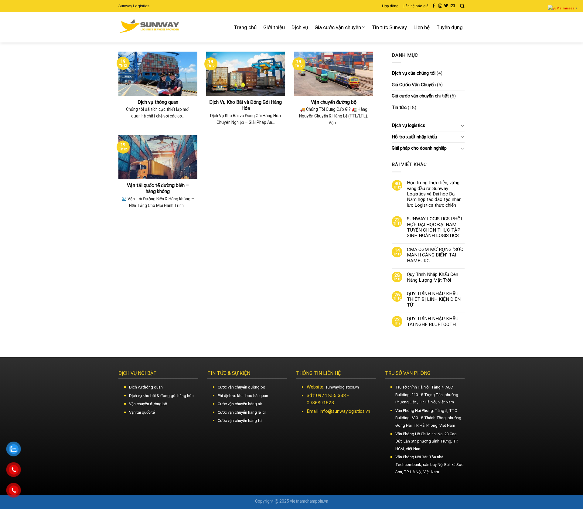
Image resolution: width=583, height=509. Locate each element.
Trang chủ (245, 27)
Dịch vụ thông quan (146, 387)
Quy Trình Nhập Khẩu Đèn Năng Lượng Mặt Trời (432, 277)
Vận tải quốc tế (142, 412)
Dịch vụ (300, 27)
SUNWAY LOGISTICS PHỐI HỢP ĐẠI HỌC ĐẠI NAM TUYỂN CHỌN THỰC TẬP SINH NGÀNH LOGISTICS (434, 227)
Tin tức (399, 107)
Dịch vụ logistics (408, 125)
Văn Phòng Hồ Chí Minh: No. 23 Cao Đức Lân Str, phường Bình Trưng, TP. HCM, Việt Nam (426, 441)
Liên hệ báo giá (415, 6)
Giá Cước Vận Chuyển (414, 84)
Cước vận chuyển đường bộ (241, 387)
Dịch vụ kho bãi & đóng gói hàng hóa (161, 395)
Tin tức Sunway (389, 27)
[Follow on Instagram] (440, 6)
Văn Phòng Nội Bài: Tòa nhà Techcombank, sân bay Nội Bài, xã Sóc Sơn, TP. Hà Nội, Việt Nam (429, 464)
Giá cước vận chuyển (338, 27)
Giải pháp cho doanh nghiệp (419, 148)
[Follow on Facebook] (434, 6)
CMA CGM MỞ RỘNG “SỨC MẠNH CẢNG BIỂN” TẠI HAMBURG (435, 255)
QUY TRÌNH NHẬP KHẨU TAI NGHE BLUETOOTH (433, 321)
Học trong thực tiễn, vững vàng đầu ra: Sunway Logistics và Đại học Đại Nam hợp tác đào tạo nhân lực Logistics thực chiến (434, 194)
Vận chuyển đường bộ (148, 404)
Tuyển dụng (449, 27)
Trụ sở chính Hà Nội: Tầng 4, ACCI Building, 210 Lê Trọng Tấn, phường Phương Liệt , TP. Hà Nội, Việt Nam (426, 394)
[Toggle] (462, 125)
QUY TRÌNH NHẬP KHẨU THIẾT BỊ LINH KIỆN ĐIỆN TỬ (434, 299)
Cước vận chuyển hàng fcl (240, 420)
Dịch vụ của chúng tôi (413, 73)
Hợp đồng (390, 6)
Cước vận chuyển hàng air (240, 404)
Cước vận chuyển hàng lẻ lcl (242, 412)
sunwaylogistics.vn (342, 387)
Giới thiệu (274, 27)
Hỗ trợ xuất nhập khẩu (414, 137)
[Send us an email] (453, 6)
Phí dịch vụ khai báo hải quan (243, 395)
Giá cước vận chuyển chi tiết (420, 96)
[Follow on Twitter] (446, 6)
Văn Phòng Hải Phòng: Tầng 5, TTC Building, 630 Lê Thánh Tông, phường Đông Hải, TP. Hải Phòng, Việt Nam (428, 418)
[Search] (462, 6)
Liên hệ (422, 27)
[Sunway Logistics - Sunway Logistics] (150, 27)
